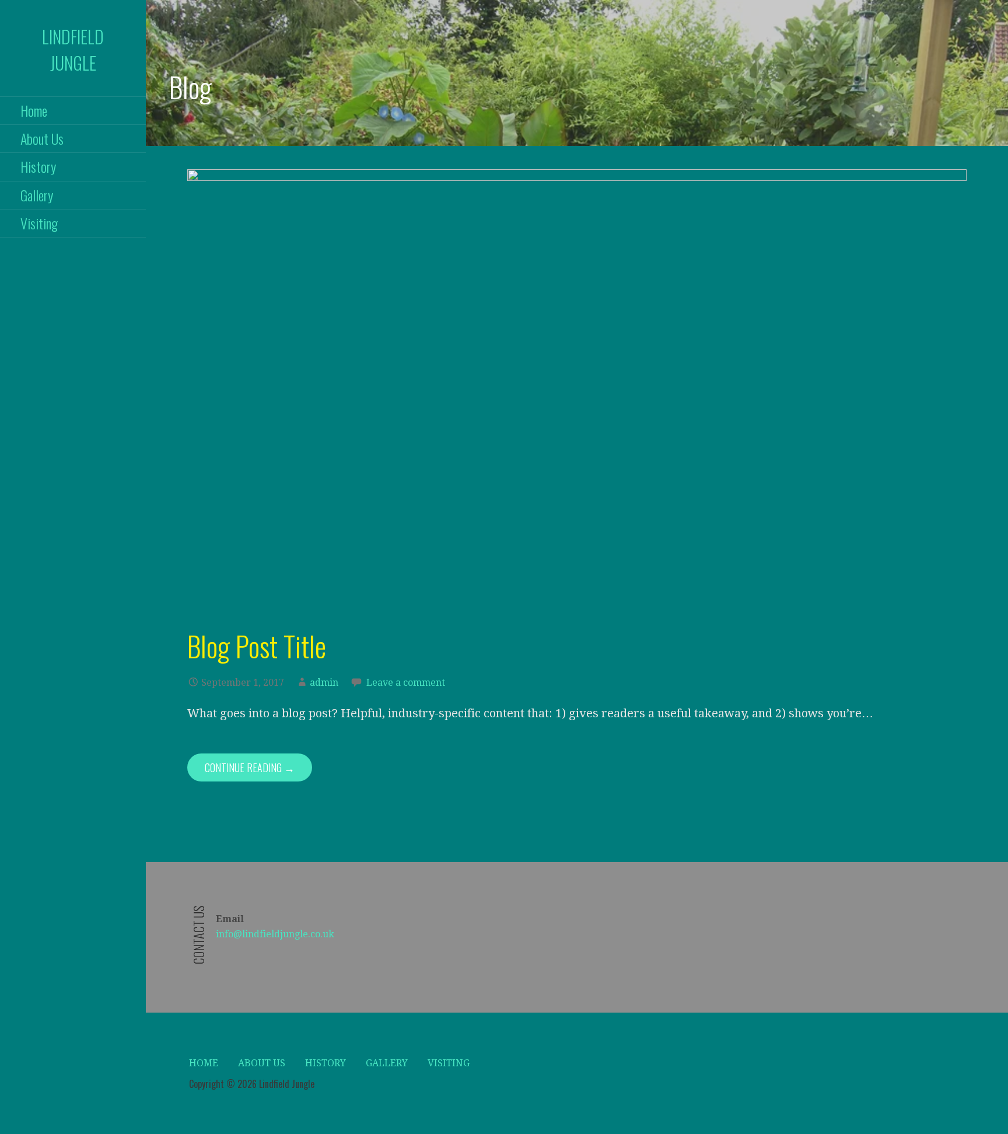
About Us (42, 138)
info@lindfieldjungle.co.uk (275, 934)
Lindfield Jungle (73, 49)
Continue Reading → (250, 767)
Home (33, 110)
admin (324, 682)
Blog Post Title (256, 646)
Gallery (36, 194)
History (38, 166)
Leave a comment (405, 682)
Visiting (39, 222)
